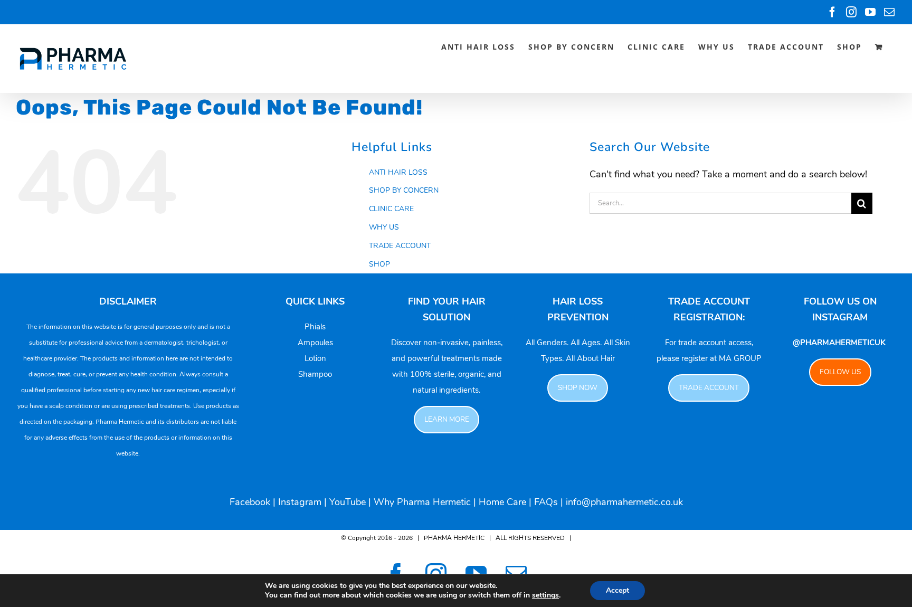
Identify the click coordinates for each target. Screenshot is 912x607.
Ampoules (315, 342)
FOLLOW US (840, 372)
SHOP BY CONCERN (404, 190)
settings (545, 595)
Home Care (502, 502)
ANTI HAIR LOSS (398, 172)
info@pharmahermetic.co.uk (624, 502)
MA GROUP (740, 358)
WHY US (384, 227)
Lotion (315, 358)
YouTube (347, 502)
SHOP (379, 264)
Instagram (299, 502)
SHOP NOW (577, 388)
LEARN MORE (446, 419)
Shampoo (315, 374)
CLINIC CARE (391, 209)
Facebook (250, 502)
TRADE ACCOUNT (400, 246)
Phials (315, 326)
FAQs (546, 502)
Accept (617, 590)
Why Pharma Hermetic (422, 502)
